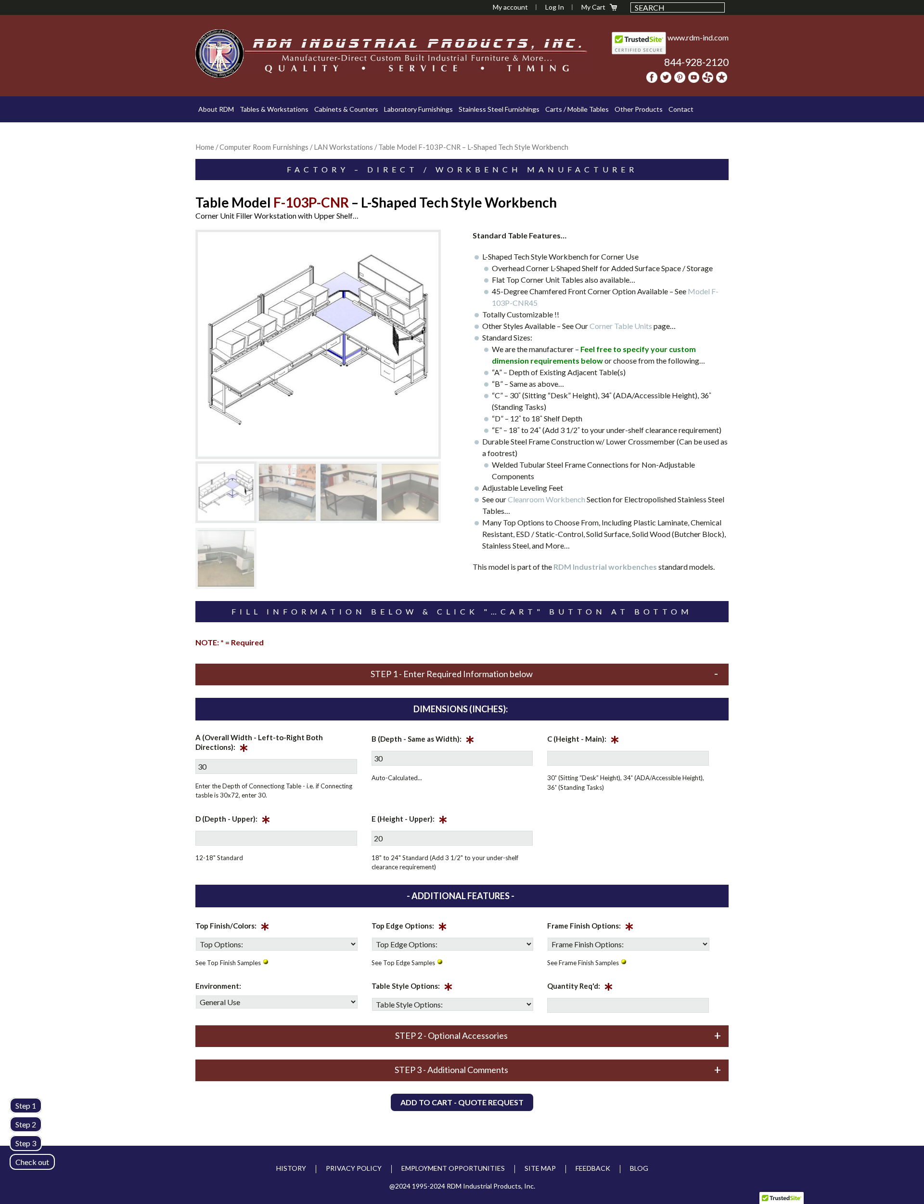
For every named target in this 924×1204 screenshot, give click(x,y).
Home (204, 147)
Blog (639, 1168)
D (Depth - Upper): (232, 820)
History (291, 1168)
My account (510, 7)
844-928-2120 (696, 62)
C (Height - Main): (583, 740)
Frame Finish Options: (590, 927)
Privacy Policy (354, 1168)
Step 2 (25, 1124)
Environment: (218, 986)
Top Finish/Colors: (232, 927)
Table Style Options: (412, 988)
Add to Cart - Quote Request (462, 1102)
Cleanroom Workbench (546, 499)
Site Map (540, 1168)
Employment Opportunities (453, 1168)
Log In (554, 7)
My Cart (593, 7)
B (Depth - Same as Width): (423, 740)
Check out (32, 1161)
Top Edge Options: (409, 927)
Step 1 (25, 1105)
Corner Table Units (621, 325)
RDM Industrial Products (219, 53)
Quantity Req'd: (580, 988)
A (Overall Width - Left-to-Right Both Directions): (259, 744)
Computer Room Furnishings (263, 147)
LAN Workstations (343, 147)
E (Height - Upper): (410, 820)
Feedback (593, 1168)
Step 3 (25, 1143)
